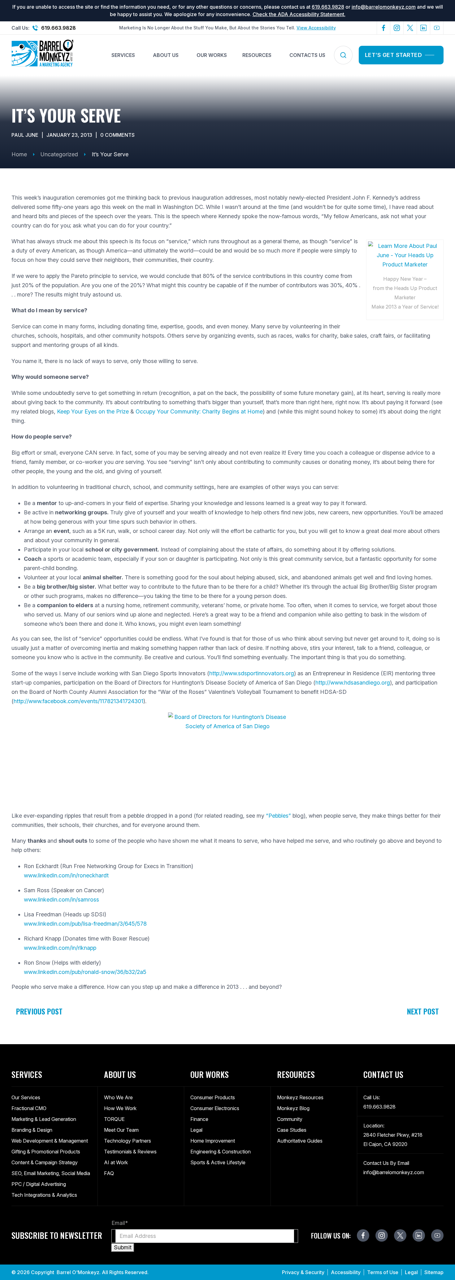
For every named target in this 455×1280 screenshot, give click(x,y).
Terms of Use (382, 1272)
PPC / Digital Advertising (38, 1184)
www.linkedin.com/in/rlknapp (60, 948)
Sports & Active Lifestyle (217, 1162)
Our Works (212, 55)
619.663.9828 (328, 7)
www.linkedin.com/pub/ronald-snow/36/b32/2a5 (85, 972)
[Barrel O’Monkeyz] (42, 55)
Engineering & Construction (220, 1151)
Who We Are (118, 1097)
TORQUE (114, 1119)
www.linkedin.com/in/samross (61, 899)
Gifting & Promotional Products (45, 1151)
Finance (199, 1119)
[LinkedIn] (423, 27)
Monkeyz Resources (300, 1097)
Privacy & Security (303, 1272)
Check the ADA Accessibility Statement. (299, 14)
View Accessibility (316, 27)
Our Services (25, 1097)
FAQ (109, 1173)
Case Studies (291, 1130)
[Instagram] (397, 27)
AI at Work (116, 1162)
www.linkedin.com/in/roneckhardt (66, 875)
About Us (166, 55)
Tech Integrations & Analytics (44, 1195)
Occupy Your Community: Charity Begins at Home (199, 411)
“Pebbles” (278, 815)
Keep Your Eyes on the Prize (93, 411)
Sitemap (434, 1272)
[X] (410, 27)
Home (19, 154)
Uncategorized (59, 154)
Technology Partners (127, 1141)
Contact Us (383, 1074)
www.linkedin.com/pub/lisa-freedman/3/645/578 (85, 923)
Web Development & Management (49, 1141)
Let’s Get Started (393, 55)
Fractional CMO (28, 1108)
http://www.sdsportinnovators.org (251, 673)
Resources (256, 55)
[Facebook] (383, 27)
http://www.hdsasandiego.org (352, 682)
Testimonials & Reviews (130, 1151)
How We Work (120, 1108)
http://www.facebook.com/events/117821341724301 (78, 701)
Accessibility (346, 1272)
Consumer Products (212, 1097)
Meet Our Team (121, 1130)
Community (289, 1119)
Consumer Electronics (214, 1108)
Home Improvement (212, 1141)
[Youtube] (437, 27)
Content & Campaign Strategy (44, 1162)
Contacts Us (307, 55)
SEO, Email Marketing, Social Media (50, 1173)
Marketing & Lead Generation (43, 1119)
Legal (196, 1130)
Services (123, 55)
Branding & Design (31, 1130)
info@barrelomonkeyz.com (384, 7)
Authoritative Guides (300, 1141)
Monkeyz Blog (293, 1108)
